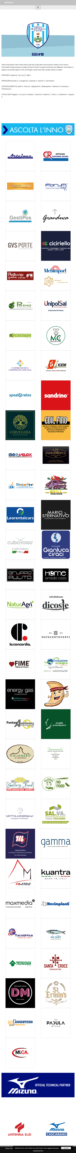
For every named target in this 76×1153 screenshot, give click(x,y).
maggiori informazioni (53, 1148)
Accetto (66, 1148)
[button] (3, 1129)
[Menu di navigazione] (38, 7)
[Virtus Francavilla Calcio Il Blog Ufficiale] (7, 2)
